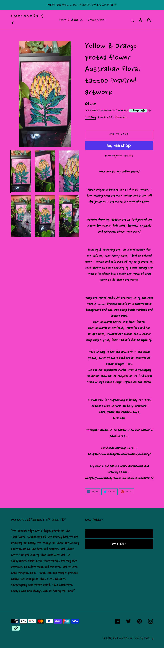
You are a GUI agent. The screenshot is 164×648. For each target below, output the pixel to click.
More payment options (119, 156)
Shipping (90, 117)
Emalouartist (27, 20)
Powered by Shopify (141, 638)
